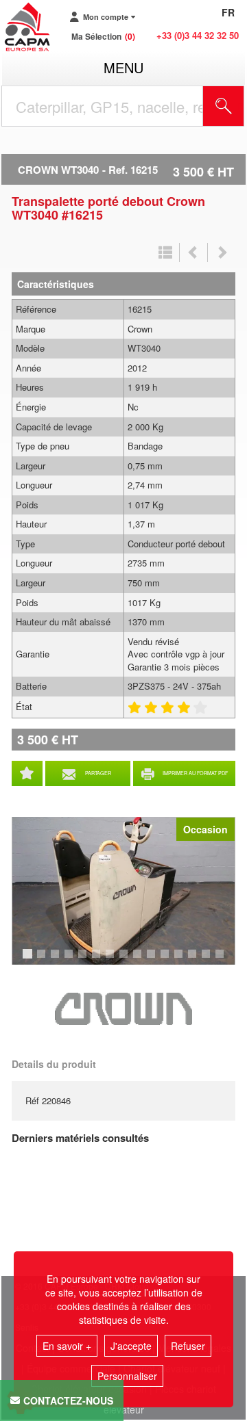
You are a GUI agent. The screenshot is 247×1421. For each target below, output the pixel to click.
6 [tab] (98, 960)
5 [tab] (84, 960)
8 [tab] (125, 960)
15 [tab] (224, 960)
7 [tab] (112, 960)
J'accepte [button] (131, 1346)
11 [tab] (169, 960)
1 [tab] (29, 960)
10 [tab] (155, 960)
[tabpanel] (123, 891)
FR (228, 12)
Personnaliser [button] (127, 1376)
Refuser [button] (188, 1346)
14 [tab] (210, 960)
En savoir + (67, 1346)
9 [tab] (139, 960)
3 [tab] (57, 960)
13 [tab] (196, 960)
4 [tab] (70, 960)
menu (123, 67)
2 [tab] (43, 960)
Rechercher (240, 106)
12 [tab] (183, 960)
